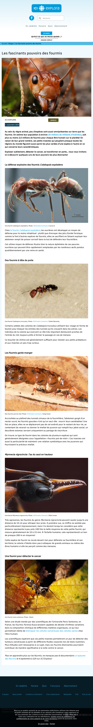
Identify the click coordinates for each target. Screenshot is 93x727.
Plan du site (86, 694)
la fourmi (25, 230)
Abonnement (60, 26)
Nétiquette (67, 694)
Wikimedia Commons (41, 226)
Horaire (42, 26)
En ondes (46, 33)
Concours (55, 685)
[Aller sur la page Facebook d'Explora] (31, 17)
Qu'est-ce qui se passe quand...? (46, 37)
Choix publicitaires (53, 694)
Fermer (52, 724)
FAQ (76, 694)
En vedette (31, 26)
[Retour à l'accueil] (46, 8)
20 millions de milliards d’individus (65, 134)
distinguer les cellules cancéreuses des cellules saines (52, 631)
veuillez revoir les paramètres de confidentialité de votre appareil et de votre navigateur (45, 718)
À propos (5, 694)
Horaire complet (46, 40)
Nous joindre (17, 694)
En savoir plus (43, 724)
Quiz (50, 26)
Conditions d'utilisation (34, 694)
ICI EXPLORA (10, 120)
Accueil (4, 43)
